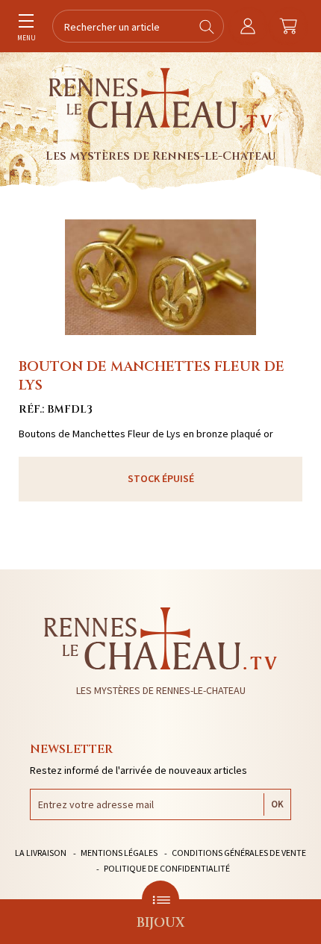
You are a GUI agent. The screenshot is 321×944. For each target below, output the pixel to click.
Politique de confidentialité (167, 868)
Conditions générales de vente (239, 852)
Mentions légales (119, 852)
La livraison (40, 852)
